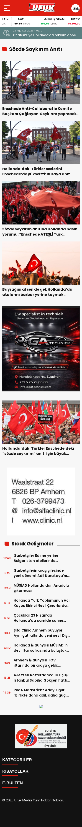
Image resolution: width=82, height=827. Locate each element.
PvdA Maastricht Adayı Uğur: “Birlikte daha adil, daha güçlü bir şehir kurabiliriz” (41, 693)
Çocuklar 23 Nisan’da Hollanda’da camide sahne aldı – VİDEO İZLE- (38, 618)
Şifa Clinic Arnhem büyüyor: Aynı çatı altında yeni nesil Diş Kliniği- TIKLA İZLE (40, 633)
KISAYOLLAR (15, 771)
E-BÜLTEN (12, 783)
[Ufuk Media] (42, 8)
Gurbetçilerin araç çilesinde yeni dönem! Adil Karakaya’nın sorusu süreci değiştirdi (41, 573)
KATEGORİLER (17, 759)
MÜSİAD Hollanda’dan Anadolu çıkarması (41, 588)
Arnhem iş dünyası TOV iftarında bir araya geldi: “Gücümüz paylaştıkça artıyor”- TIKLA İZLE (36, 663)
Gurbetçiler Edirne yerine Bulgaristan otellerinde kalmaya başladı (36, 558)
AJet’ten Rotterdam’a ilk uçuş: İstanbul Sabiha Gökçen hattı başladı (41, 678)
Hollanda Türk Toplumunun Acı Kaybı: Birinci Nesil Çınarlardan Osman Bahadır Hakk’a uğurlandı (41, 603)
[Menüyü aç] (7, 8)
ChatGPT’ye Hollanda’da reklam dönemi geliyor (46, 35)
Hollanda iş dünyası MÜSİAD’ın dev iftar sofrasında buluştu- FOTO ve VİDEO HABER (41, 648)
